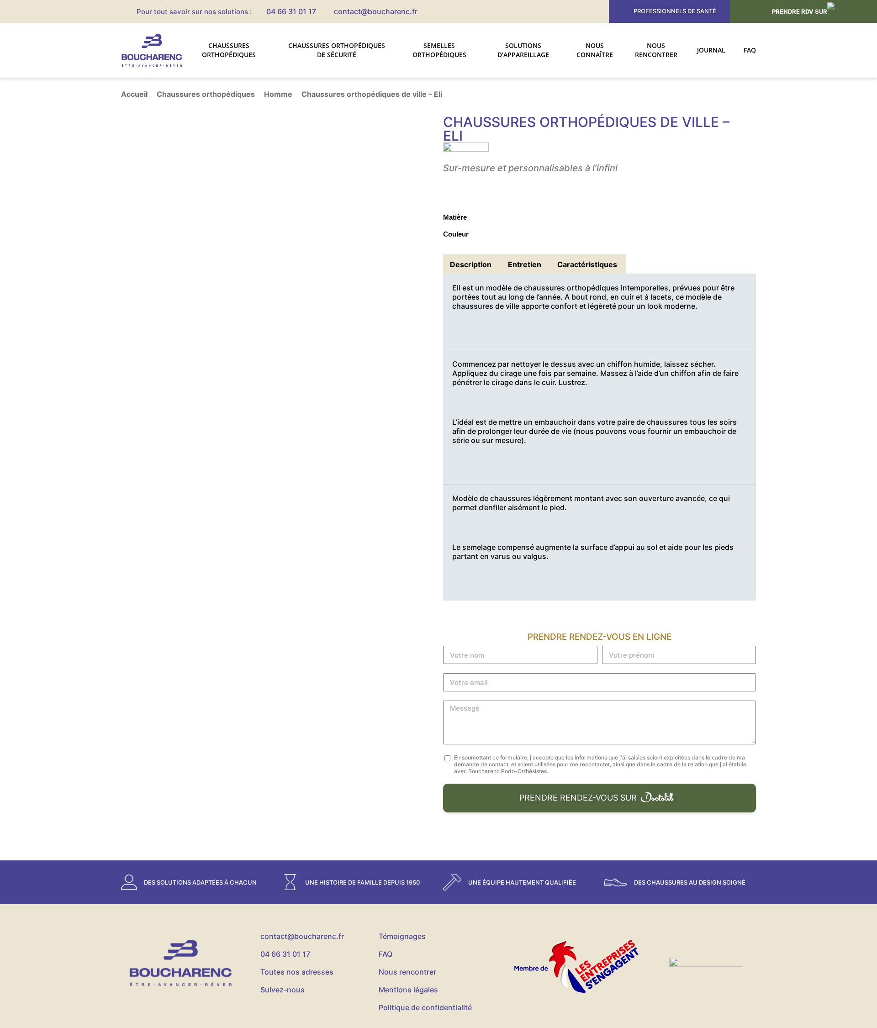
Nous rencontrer (656, 50)
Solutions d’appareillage (523, 50)
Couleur (456, 234)
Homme (278, 94)
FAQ (750, 50)
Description (470, 264)
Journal (711, 50)
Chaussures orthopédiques (229, 50)
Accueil (134, 94)
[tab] (471, 264)
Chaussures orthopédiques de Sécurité (336, 50)
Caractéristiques (587, 264)
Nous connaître (594, 50)
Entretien (524, 264)
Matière (455, 217)
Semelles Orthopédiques (439, 50)
